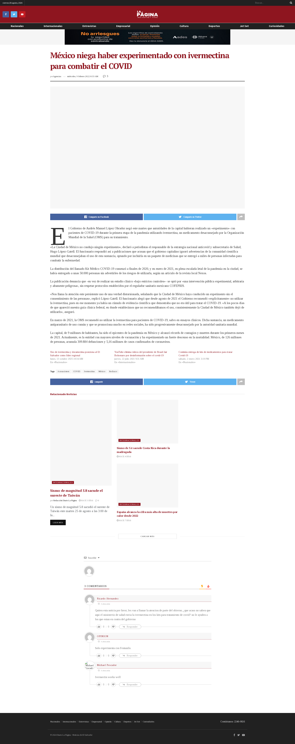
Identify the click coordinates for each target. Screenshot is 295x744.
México (102, 371)
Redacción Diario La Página (65, 500)
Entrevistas (89, 26)
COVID (76, 371)
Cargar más (147, 536)
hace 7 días (124, 520)
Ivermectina (89, 371)
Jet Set (244, 26)
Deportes (214, 26)
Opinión (108, 721)
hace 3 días (87, 500)
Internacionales (53, 26)
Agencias (57, 76)
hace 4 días (124, 456)
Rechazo (113, 371)
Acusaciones (63, 371)
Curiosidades (276, 26)
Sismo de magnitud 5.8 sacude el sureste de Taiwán (76, 493)
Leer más (58, 522)
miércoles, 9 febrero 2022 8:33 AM (82, 76)
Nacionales (17, 26)
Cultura (184, 26)
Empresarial (123, 26)
